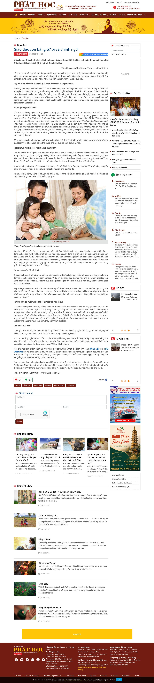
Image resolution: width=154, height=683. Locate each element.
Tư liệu (122, 15)
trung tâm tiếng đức (118, 475)
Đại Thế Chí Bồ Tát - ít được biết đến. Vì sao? (59, 491)
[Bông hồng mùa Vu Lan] (25, 615)
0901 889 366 (123, 654)
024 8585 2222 (91, 654)
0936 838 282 (123, 665)
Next (138, 330)
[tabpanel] (26, 459)
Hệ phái (103, 15)
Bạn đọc (25, 38)
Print (29, 380)
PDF (19, 380)
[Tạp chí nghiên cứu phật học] (34, 5)
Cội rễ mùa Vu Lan (47, 563)
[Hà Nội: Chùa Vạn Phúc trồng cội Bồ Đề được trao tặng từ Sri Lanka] (125, 107)
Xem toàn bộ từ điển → (118, 54)
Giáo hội (94, 15)
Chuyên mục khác (134, 15)
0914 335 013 (102, 654)
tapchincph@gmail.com (90, 657)
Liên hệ (119, 2)
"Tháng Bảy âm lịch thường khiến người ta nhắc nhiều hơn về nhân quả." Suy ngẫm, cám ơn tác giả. (126, 219)
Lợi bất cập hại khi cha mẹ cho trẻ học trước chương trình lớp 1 (96, 458)
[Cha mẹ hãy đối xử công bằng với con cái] (50, 444)
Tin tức (120, 287)
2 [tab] (125, 330)
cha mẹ (48, 385)
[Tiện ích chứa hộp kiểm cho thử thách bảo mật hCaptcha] (32, 414)
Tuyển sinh (122, 338)
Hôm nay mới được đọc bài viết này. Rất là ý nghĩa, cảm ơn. (126, 186)
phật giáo (71, 385)
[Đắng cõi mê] (25, 546)
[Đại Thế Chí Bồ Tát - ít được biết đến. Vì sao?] (25, 499)
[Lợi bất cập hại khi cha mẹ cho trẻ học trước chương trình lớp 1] (97, 444)
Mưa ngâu (43, 583)
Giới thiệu (110, 2)
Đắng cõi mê (44, 539)
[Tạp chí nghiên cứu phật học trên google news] (93, 54)
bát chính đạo (59, 385)
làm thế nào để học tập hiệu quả (122, 483)
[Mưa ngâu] (25, 591)
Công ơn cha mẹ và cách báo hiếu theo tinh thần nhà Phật (72, 457)
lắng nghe (27, 385)
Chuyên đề (83, 15)
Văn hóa (62, 15)
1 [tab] (122, 330)
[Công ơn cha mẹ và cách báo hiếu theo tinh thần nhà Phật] (74, 444)
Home (17, 38)
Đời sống (73, 15)
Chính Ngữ (38, 385)
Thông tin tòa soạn (84, 667)
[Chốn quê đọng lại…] (25, 523)
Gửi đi (19, 421)
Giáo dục (112, 15)
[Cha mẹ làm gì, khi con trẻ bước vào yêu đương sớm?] (26, 444)
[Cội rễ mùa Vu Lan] (25, 569)
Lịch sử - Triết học (27, 15)
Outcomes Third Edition (119, 479)
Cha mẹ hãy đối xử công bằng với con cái (50, 456)
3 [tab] (129, 330)
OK (119, 680)
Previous (112, 330)
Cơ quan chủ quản (131, 2)
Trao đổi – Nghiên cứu (47, 15)
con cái (17, 385)
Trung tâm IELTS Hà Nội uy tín (121, 487)
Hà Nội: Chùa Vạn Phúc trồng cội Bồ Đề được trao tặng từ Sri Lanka (125, 122)
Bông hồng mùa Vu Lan (49, 607)
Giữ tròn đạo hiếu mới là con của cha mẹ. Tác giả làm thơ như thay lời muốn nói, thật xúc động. (126, 202)
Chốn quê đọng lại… (47, 515)
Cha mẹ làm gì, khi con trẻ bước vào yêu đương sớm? (26, 457)
